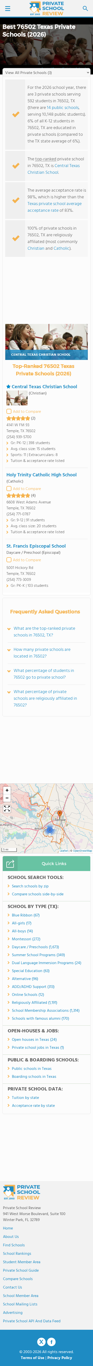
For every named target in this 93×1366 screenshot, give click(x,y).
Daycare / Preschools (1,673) (35, 947)
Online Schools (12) (28, 995)
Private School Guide (21, 1271)
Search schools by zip (30, 886)
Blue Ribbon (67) (26, 915)
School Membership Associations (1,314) (46, 1011)
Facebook (51, 1342)
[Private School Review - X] (41, 1342)
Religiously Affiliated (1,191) (34, 1003)
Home (8, 1228)
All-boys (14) (22, 931)
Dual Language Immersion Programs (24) (46, 963)
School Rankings (17, 1254)
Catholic (61, 248)
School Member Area (20, 1296)
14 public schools (63, 107)
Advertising (13, 1313)
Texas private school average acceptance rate (55, 207)
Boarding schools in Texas (34, 1077)
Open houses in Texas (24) (34, 1040)
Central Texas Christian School (54, 169)
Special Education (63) (31, 971)
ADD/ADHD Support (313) (33, 987)
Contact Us (12, 1288)
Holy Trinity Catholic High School (41, 475)
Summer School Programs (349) (38, 955)
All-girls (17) (21, 923)
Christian (36, 248)
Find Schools (14, 1245)
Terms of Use (32, 1358)
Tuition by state (25, 1098)
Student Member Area (21, 1262)
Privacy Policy (59, 1358)
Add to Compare (27, 411)
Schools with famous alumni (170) (40, 1019)
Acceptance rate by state (33, 1106)
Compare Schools (18, 1279)
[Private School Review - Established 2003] (46, 8)
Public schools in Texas (32, 1069)
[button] (59, 814)
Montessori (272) (26, 939)
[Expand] (7, 809)
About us (11, 1237)
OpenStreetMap (82, 851)
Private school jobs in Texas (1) (38, 1048)
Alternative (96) (25, 979)
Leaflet (64, 851)
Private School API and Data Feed (32, 1321)
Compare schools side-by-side (37, 894)
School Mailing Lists (20, 1304)
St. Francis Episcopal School (36, 546)
